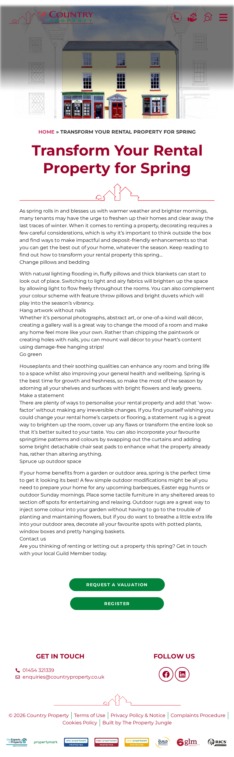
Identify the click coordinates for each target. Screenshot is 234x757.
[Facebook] (166, 674)
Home (46, 132)
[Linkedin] (182, 674)
